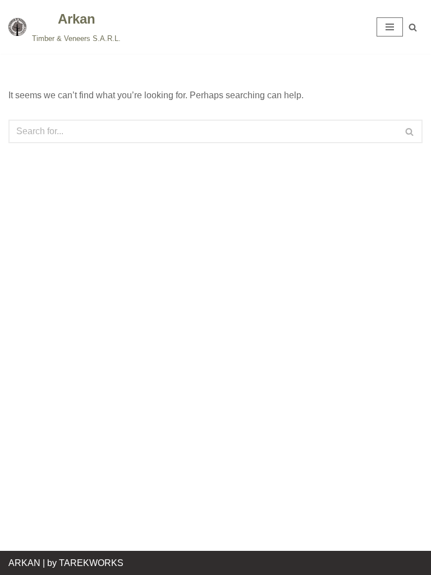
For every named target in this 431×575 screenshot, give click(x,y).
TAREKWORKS (91, 563)
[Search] (413, 27)
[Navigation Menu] (390, 26)
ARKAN (24, 563)
